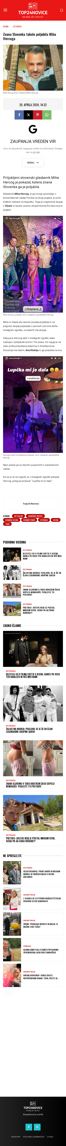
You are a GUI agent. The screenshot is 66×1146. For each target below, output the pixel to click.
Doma (6, 26)
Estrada (17, 26)
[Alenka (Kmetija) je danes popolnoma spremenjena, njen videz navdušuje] (12, 949)
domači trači (29, 520)
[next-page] (10, 993)
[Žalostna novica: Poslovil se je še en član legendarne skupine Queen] (12, 572)
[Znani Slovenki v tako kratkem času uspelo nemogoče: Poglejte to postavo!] (12, 591)
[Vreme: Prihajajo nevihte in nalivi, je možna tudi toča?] (12, 924)
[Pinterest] (37, 115)
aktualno (18, 516)
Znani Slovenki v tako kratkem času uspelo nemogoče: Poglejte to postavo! (41, 592)
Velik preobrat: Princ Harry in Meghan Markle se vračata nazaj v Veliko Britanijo (41, 874)
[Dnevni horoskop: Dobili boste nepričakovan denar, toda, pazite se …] (12, 975)
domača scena (11, 520)
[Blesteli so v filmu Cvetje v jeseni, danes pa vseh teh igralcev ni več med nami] (12, 554)
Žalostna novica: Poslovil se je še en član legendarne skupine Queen (42, 574)
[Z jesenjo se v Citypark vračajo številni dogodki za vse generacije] (12, 898)
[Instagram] (37, 1127)
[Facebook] (19, 115)
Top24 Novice (31, 503)
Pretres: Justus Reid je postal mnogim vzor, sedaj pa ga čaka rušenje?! (39, 610)
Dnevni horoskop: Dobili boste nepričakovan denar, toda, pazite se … (41, 977)
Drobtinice (29, 895)
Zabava (27, 946)
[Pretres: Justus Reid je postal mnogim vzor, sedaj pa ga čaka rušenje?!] (12, 609)
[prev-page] (5, 993)
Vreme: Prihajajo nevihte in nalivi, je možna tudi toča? (40, 925)
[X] (28, 115)
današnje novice (35, 516)
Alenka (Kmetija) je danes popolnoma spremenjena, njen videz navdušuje (40, 951)
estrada (44, 520)
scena (55, 520)
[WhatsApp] (46, 115)
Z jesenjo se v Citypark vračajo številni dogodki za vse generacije (42, 900)
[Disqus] (33, 1048)
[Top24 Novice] (13, 503)
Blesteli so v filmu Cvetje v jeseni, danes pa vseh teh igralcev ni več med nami (42, 556)
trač (7, 524)
